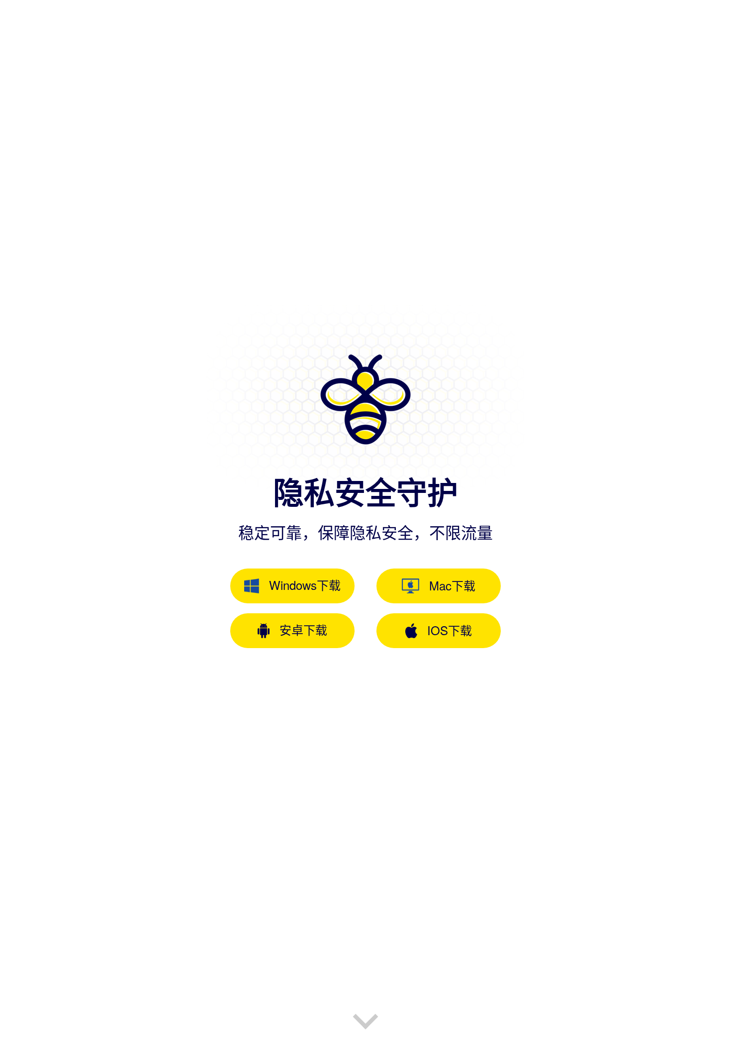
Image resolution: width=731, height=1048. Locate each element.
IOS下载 (449, 630)
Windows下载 (305, 584)
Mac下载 (452, 585)
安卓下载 (303, 629)
